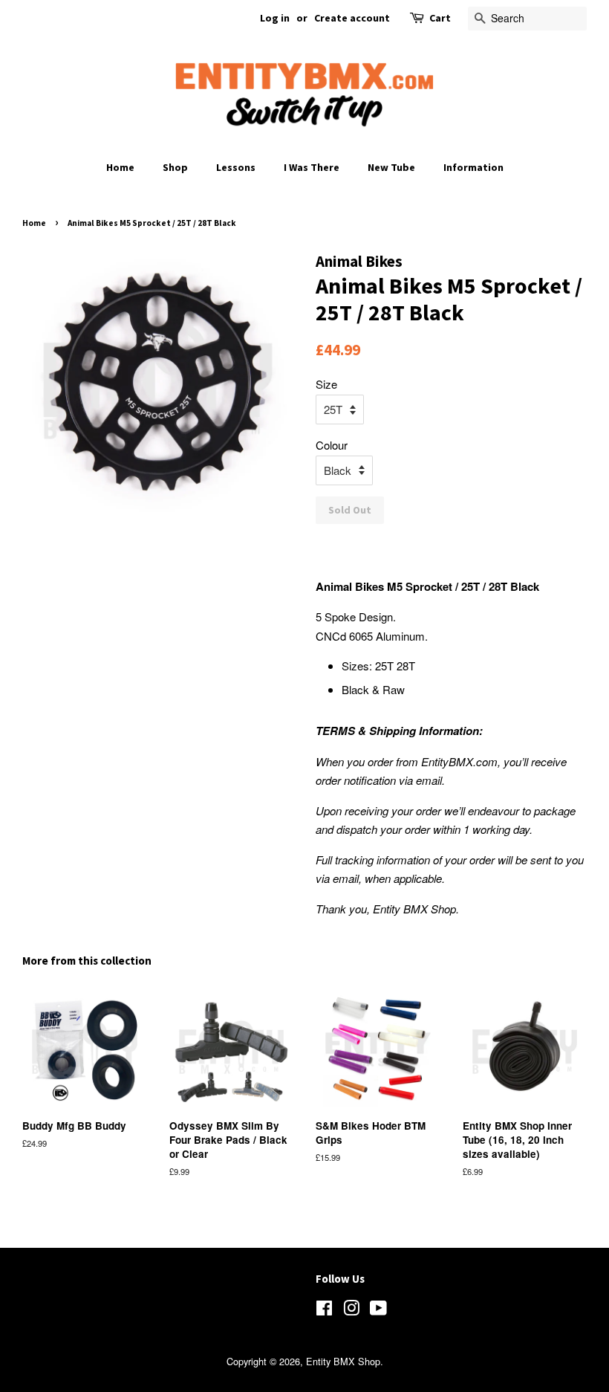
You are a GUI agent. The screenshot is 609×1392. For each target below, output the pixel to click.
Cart (440, 18)
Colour (332, 445)
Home (120, 167)
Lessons (235, 167)
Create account (352, 18)
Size (326, 384)
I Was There (311, 167)
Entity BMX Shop (343, 1361)
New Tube (391, 167)
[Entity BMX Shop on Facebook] (324, 1311)
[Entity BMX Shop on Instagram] (351, 1311)
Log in (275, 18)
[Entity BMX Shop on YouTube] (378, 1311)
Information (473, 167)
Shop (175, 167)
